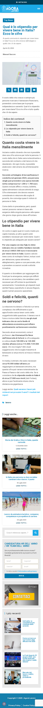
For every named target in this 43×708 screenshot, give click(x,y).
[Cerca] (35, 533)
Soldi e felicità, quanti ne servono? (21, 135)
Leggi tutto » (21, 449)
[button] (8, 90)
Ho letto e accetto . (22, 571)
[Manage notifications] (4, 704)
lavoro (8, 402)
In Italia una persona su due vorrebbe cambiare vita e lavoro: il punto (21, 478)
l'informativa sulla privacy (27, 571)
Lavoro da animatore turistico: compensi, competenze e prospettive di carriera (21, 515)
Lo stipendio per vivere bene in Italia (19, 130)
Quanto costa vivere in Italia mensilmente (18, 123)
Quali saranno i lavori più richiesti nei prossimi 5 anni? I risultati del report (21, 392)
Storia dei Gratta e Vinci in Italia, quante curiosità (21, 441)
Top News (8, 20)
